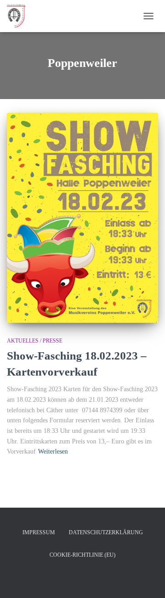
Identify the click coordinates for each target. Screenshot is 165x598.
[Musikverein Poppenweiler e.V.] (20, 16)
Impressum (38, 532)
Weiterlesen (53, 451)
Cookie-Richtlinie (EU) (83, 555)
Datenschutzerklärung (106, 532)
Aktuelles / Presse (34, 341)
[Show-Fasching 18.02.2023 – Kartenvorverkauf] (82, 218)
